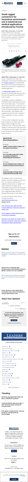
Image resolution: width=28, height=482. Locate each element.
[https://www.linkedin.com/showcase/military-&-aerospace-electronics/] (13, 462)
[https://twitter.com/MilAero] (15, 462)
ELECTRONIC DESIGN (18, 468)
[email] (18, 51)
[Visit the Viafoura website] (23, 308)
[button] (3, 3)
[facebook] (9, 51)
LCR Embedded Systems (8, 367)
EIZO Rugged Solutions (8, 355)
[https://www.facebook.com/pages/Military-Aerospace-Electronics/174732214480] (12, 462)
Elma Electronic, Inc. (7, 357)
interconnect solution (10, 91)
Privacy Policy (22, 475)
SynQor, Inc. (5, 380)
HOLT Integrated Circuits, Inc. (9, 363)
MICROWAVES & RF (9, 468)
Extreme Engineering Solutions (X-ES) (11, 359)
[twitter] (14, 51)
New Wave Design (6, 373)
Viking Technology (6, 382)
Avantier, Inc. (5, 346)
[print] (25, 51)
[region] (14, 306)
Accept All (14, 479)
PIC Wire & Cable (6, 375)
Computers (4, 10)
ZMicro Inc (4, 384)
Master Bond (5, 369)
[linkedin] (11, 51)
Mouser (4, 371)
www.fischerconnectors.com (9, 200)
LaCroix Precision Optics (8, 365)
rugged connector (9, 82)
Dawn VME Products (7, 348)
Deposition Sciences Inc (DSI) (9, 350)
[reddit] (16, 51)
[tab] (5, 303)
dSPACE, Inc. (5, 352)
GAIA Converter (6, 361)
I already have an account (14, 323)
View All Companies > (14, 387)
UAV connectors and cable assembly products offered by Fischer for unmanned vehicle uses (13, 207)
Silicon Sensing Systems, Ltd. (9, 378)
